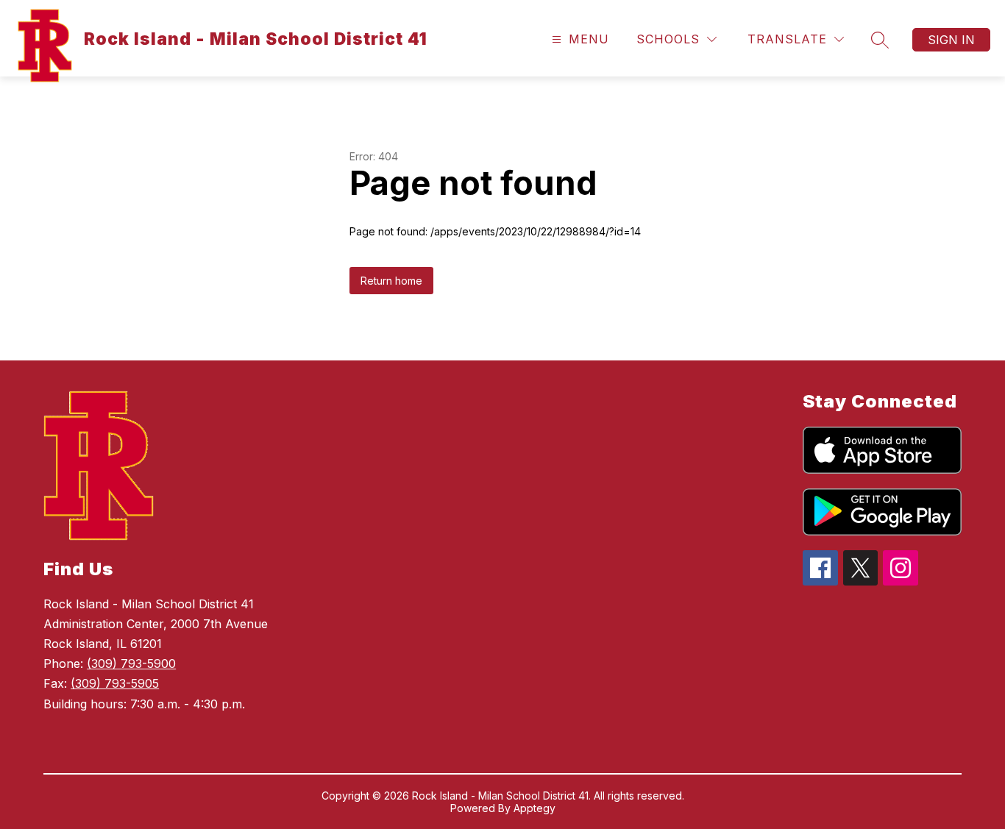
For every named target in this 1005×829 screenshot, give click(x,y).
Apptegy (534, 808)
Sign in (951, 39)
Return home (391, 280)
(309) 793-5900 (131, 663)
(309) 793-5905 (115, 683)
